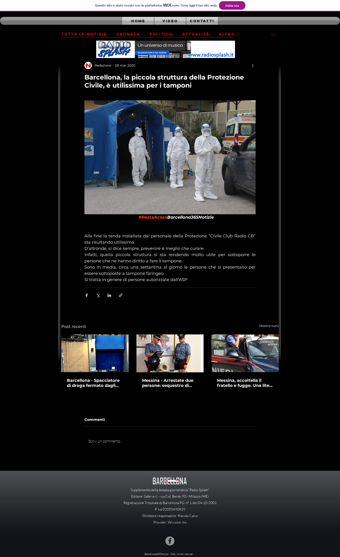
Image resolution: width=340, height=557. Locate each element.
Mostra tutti (269, 326)
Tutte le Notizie (84, 34)
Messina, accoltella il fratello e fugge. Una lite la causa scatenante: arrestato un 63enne (243, 383)
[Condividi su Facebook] (86, 295)
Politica (161, 34)
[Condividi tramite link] (120, 295)
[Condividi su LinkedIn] (109, 295)
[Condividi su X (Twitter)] (98, 295)
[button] (273, 34)
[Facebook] (169, 540)
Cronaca (128, 34)
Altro (227, 34)
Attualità (196, 34)
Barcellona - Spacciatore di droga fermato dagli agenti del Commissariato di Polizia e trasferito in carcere (95, 383)
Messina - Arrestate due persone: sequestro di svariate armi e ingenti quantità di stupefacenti (168, 383)
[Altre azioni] (253, 65)
